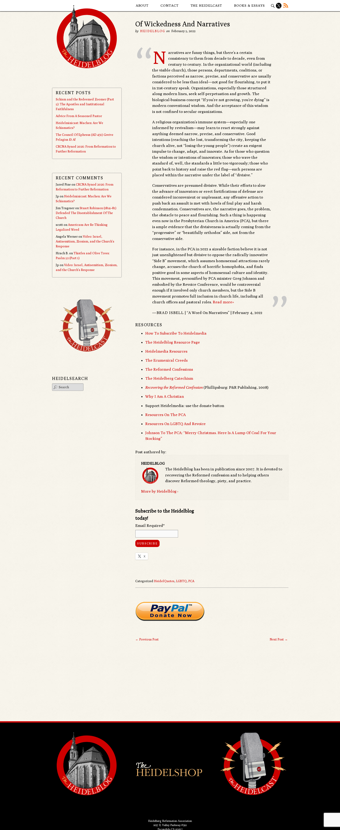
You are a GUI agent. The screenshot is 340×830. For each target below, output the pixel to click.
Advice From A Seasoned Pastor (79, 116)
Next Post (279, 639)
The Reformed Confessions (169, 369)
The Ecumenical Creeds (166, 360)
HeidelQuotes (164, 581)
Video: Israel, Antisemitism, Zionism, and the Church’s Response (85, 241)
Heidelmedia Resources (166, 351)
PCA (191, 581)
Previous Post (147, 639)
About (142, 5)
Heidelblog (152, 31)
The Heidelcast (206, 5)
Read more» (223, 302)
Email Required (150, 525)
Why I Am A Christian (164, 396)
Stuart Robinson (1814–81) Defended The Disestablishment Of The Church (86, 213)
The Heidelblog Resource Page (172, 342)
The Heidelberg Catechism (169, 378)
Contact (169, 5)
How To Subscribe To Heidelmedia (176, 333)
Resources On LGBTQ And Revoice (175, 423)
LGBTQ (181, 581)
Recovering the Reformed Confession (174, 387)
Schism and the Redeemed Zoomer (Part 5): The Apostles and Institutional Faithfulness (85, 104)
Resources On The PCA (165, 414)
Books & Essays (249, 5)
